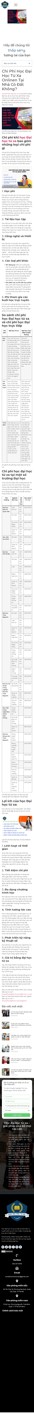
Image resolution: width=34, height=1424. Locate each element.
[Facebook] (2, 1247)
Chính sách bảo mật (12, 1310)
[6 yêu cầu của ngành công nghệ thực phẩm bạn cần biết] (5, 1028)
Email (17, 1272)
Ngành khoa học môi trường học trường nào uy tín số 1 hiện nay (21, 1048)
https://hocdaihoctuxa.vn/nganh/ (14, 1001)
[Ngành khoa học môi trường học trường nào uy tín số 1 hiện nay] (5, 1052)
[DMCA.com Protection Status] (7, 1252)
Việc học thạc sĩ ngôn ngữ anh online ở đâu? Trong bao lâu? (21, 1059)
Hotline (17, 1260)
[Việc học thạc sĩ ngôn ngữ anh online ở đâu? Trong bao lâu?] (5, 1063)
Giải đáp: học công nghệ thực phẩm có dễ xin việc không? (21, 1036)
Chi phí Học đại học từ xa (11, 94)
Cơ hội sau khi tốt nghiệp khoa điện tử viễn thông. (21, 1012)
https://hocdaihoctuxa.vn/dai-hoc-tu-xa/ (17, 994)
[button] (16, 5)
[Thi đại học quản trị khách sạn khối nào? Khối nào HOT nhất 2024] (5, 1075)
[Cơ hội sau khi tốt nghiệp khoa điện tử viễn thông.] (5, 1016)
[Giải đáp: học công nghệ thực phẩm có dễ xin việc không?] (5, 1040)
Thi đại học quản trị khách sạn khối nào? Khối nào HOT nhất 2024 (21, 1071)
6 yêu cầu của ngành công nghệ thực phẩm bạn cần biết (21, 1024)
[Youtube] (9, 1247)
